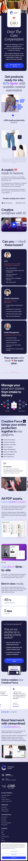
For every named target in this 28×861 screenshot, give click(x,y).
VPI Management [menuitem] (5, 811)
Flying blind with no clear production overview (15, 349)
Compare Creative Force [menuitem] (6, 801)
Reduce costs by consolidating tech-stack (13, 279)
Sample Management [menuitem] (5, 795)
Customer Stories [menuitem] (5, 836)
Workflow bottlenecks (11, 342)
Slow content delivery (11, 268)
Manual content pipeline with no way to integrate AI (15, 271)
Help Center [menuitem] (3, 820)
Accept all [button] (14, 857)
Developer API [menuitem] (4, 817)
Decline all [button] (14, 854)
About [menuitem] (2, 830)
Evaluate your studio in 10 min (14, 660)
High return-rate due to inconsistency (11, 275)
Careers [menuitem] (3, 834)
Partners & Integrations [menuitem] (6, 822)
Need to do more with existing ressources (13, 345)
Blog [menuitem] (2, 832)
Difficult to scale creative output (14, 314)
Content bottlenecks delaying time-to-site (14, 306)
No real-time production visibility (14, 311)
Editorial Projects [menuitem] (4, 809)
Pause (4, 562)
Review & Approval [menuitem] (5, 799)
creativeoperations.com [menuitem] (6, 842)
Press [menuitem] (2, 838)
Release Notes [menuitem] (4, 824)
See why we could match (15, 65)
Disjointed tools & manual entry (13, 309)
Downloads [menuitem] (3, 818)
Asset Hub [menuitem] (3, 797)
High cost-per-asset (11, 282)
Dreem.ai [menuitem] (3, 840)
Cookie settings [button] (14, 851)
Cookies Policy (12, 848)
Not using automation (11, 337)
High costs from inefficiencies (13, 316)
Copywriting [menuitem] (3, 807)
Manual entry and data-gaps (13, 340)
